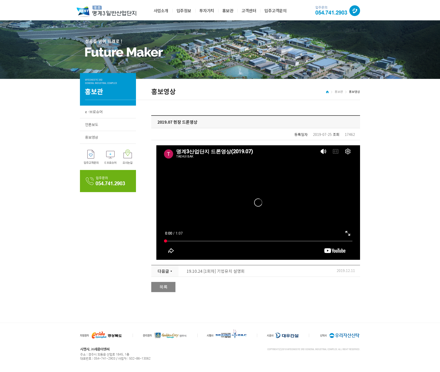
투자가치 (206, 10)
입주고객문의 (275, 10)
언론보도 (91, 124)
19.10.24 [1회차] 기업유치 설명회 (216, 271)
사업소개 (161, 10)
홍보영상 (91, 137)
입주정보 (183, 10)
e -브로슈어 (94, 111)
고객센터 (248, 10)
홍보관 (227, 10)
